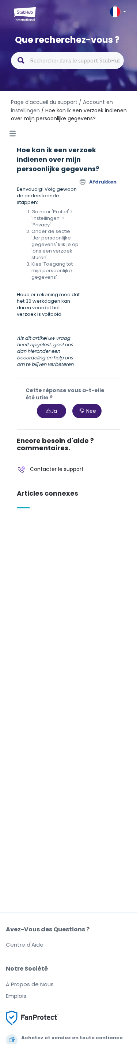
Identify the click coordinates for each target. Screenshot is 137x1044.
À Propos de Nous (30, 984)
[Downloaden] (55, 530)
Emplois (16, 996)
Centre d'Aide (24, 944)
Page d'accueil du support (44, 102)
